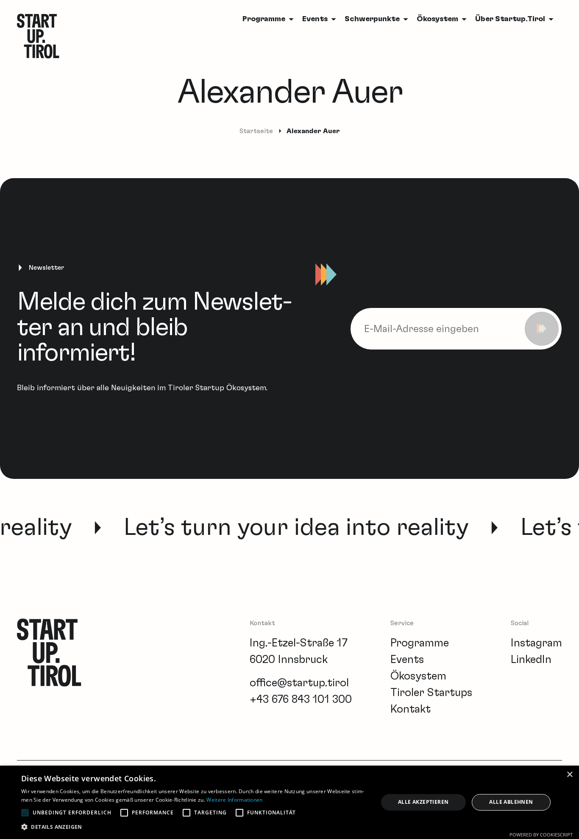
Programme (419, 643)
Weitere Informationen (234, 799)
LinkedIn (531, 659)
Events (315, 19)
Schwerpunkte (372, 19)
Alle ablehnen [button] (511, 801)
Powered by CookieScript (541, 834)
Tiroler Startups (431, 692)
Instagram (536, 643)
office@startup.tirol (299, 682)
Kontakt (410, 709)
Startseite (256, 131)
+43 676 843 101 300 (301, 699)
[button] (194, 827)
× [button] (569, 775)
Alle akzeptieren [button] (423, 801)
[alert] (289, 802)
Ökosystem (437, 19)
